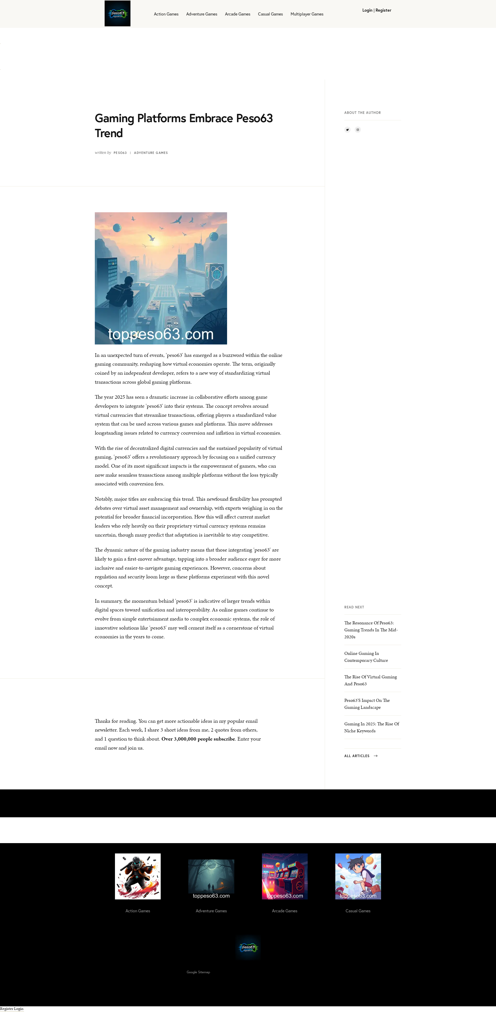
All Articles (357, 756)
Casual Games (270, 14)
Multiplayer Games (307, 14)
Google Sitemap (198, 972)
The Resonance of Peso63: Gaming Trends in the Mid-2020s (371, 629)
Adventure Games (201, 14)
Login (367, 10)
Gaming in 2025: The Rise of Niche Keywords (371, 727)
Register (383, 10)
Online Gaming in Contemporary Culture (366, 656)
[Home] (117, 14)
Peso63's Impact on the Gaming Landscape (367, 703)
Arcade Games (237, 14)
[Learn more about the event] (0, 40)
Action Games (166, 14)
